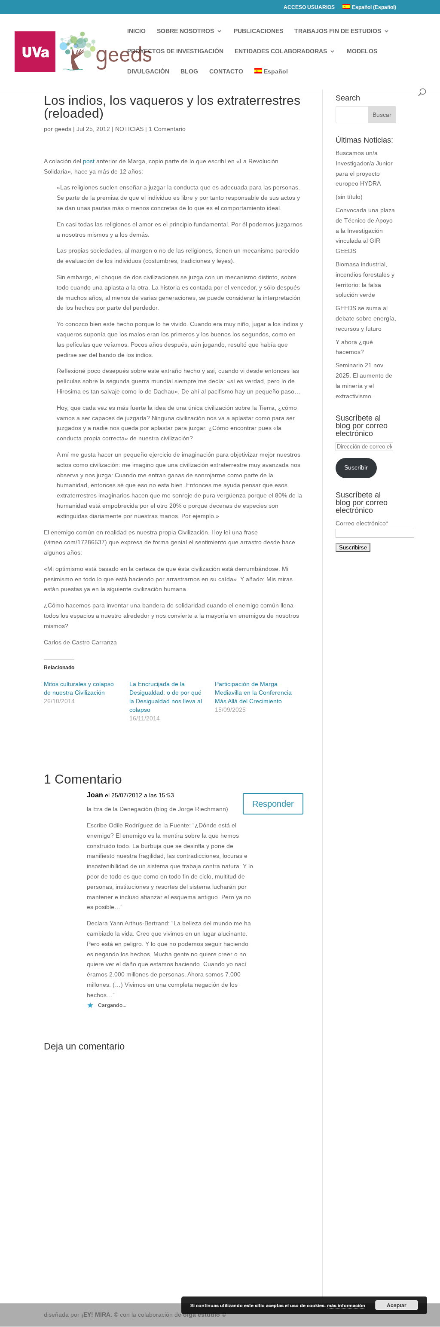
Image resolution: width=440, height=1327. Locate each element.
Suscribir (356, 467)
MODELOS (362, 51)
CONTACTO (226, 71)
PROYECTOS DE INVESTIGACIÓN (175, 51)
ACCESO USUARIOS (309, 7)
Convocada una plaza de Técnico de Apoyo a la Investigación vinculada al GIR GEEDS (365, 230)
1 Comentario (167, 128)
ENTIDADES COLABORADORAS (281, 51)
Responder (273, 803)
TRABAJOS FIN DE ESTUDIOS (337, 31)
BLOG (189, 71)
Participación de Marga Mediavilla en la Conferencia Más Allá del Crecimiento (253, 692)
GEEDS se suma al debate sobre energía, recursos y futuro (366, 318)
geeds (63, 128)
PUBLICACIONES (258, 31)
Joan (95, 795)
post (89, 161)
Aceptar (396, 1305)
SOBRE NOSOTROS (185, 31)
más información (346, 1305)
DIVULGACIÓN (148, 71)
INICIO (136, 31)
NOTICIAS (129, 128)
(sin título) (349, 196)
